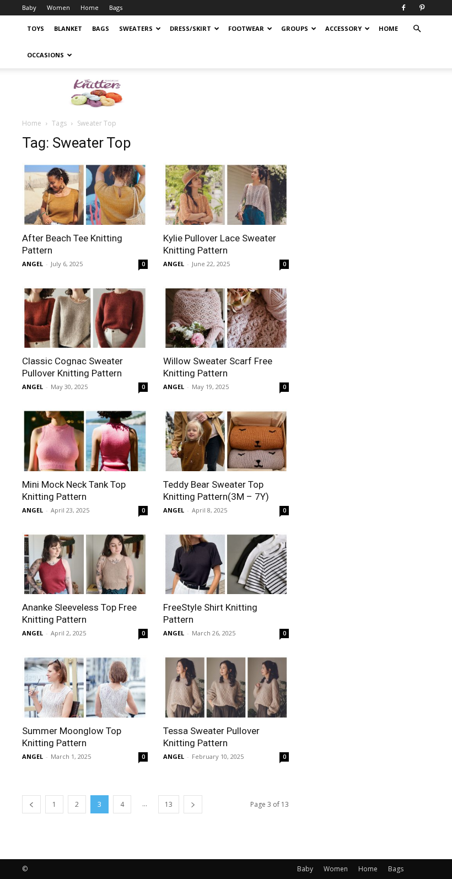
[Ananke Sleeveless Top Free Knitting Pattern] (85, 563)
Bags (115, 7)
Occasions (45, 55)
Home (89, 7)
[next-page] (193, 804)
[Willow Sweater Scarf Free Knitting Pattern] (226, 317)
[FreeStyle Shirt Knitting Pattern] (226, 563)
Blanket (68, 28)
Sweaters (136, 28)
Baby (29, 7)
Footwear (246, 28)
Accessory (343, 28)
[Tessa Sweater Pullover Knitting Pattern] (226, 686)
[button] (416, 29)
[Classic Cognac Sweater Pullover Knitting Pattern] (85, 317)
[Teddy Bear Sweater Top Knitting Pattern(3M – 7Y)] (226, 440)
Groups (294, 28)
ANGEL (32, 264)
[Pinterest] (421, 7)
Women (58, 7)
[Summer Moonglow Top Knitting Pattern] (85, 686)
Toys (35, 28)
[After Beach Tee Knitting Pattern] (85, 194)
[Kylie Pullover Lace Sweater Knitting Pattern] (226, 194)
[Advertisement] (300, 92)
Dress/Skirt (190, 28)
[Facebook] (403, 7)
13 (169, 804)
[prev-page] (31, 804)
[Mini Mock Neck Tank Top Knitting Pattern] (85, 440)
